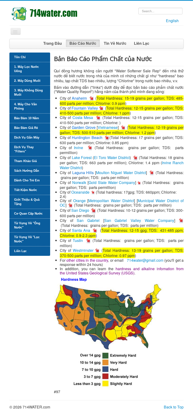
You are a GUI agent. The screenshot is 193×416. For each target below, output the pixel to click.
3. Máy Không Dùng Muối (28, 92)
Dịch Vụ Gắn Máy (26, 137)
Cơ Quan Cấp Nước (28, 213)
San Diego (80, 210)
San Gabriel (88, 220)
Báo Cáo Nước (82, 43)
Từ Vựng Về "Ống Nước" (27, 225)
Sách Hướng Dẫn (26, 170)
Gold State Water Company (111, 182)
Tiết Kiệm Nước (25, 190)
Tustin (78, 240)
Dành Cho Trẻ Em (27, 180)
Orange (79, 200)
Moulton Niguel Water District (121, 172)
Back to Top (174, 407)
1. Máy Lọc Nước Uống (26, 69)
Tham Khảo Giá (25, 161)
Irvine (78, 147)
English (172, 20)
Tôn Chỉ (20, 57)
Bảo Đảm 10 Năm (26, 118)
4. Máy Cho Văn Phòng (25, 106)
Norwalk (79, 182)
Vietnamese (108, 127)
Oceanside (80, 192)
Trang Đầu (52, 43)
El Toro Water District (112, 157)
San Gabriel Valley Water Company (139, 220)
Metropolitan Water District (111, 200)
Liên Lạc (141, 43)
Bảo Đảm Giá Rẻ (26, 128)
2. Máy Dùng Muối (27, 80)
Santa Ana (81, 230)
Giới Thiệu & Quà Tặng (27, 202)
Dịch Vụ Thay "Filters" (24, 149)
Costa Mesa (82, 117)
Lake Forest (82, 157)
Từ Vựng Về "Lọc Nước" (27, 239)
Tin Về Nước (115, 43)
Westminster (83, 250)
